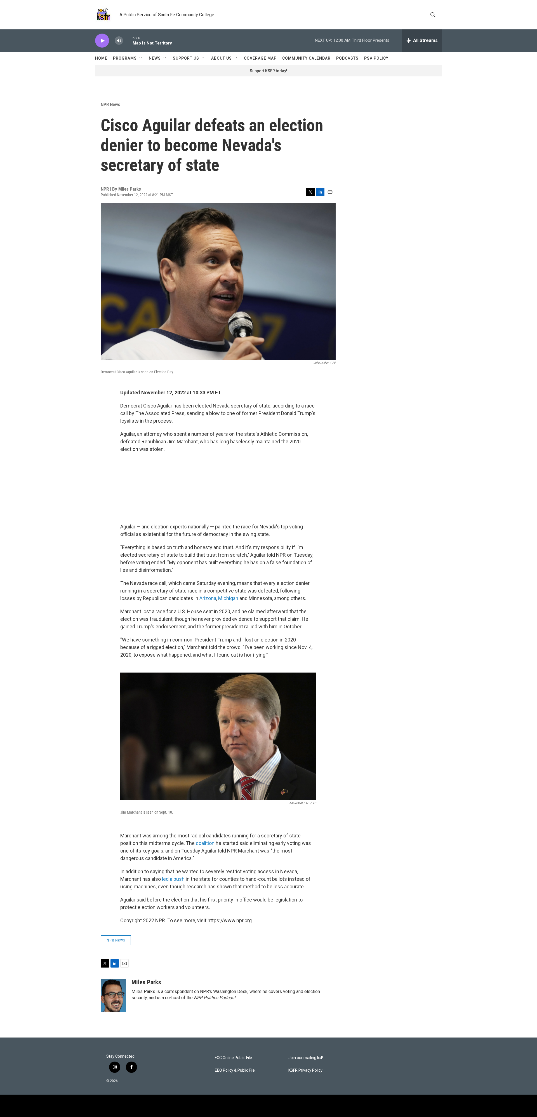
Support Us (186, 58)
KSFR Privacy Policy (305, 1070)
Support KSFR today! (268, 71)
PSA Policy (376, 58)
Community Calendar (306, 58)
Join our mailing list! (305, 1058)
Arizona (207, 598)
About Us (221, 58)
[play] (102, 41)
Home (101, 58)
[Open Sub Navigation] (141, 58)
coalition (206, 843)
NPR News (110, 104)
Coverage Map (260, 58)
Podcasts (347, 58)
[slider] (128, 40)
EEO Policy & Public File (235, 1070)
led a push (173, 879)
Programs (125, 58)
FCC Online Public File (233, 1058)
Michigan (228, 598)
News (155, 58)
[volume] (119, 40)
